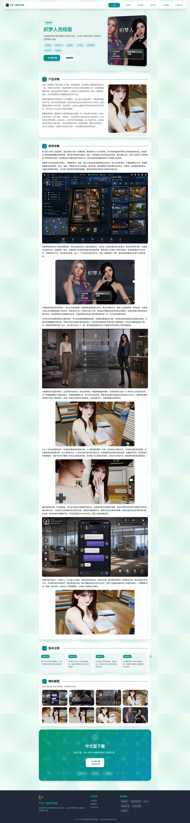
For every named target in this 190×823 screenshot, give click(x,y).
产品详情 (93, 801)
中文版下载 (94, 807)
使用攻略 (93, 804)
